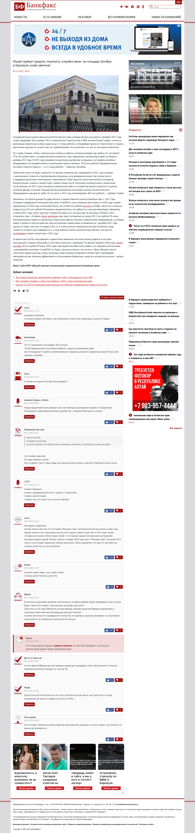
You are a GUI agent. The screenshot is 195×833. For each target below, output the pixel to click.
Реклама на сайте (146, 824)
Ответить (29, 324)
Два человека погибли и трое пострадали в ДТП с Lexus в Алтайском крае (53, 280)
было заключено (50, 216)
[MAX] (138, 7)
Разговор (85, 17)
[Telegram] (121, 7)
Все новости (176, 428)
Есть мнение (52, 17)
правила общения (63, 645)
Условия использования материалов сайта (48, 824)
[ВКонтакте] (127, 7)
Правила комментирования (79, 824)
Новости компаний (166, 17)
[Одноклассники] (143, 7)
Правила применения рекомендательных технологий (115, 824)
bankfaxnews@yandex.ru (128, 804)
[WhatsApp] (27, 291)
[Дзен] (133, 7)
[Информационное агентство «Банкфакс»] (39, 6)
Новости (20, 17)
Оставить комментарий (112, 297)
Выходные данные (21, 824)
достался (87, 206)
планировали (19, 233)
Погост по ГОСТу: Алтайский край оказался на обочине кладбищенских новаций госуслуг (61, 284)
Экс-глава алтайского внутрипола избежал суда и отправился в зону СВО (53, 277)
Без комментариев (121, 17)
